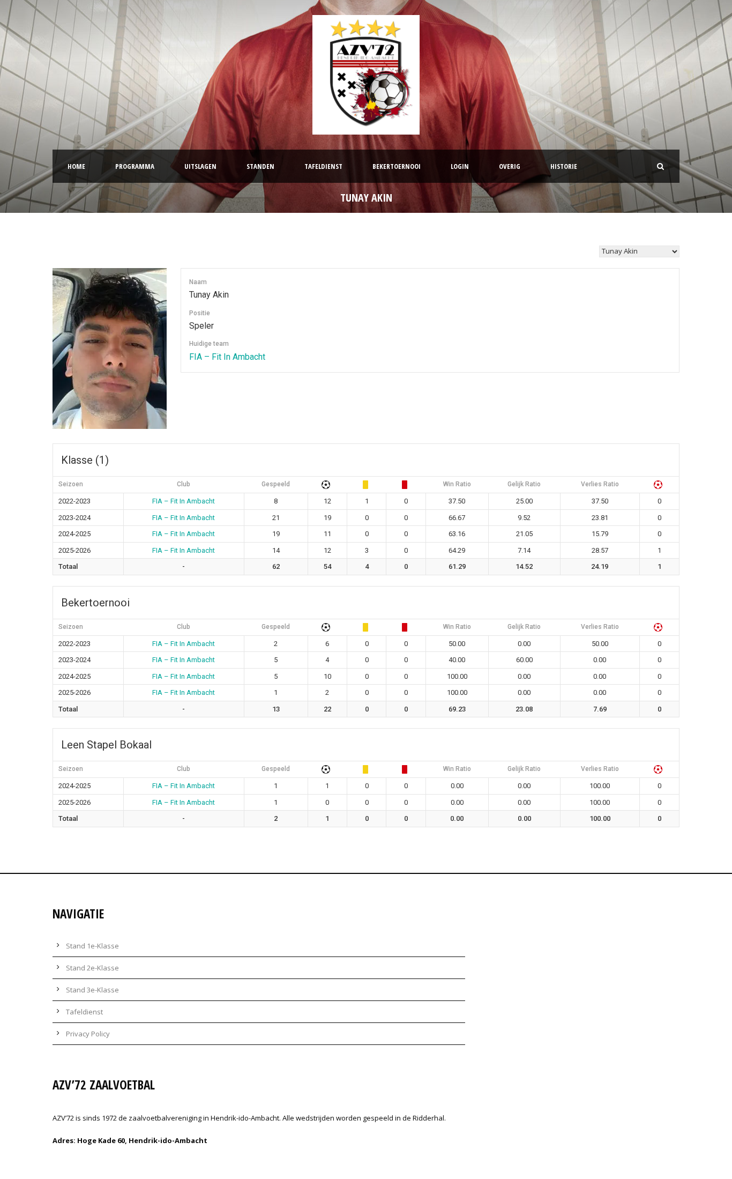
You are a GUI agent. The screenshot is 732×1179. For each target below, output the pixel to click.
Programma (134, 166)
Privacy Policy (88, 1034)
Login (460, 166)
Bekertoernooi (396, 166)
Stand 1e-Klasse (92, 946)
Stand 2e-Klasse (92, 968)
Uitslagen (200, 166)
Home (76, 166)
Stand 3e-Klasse (92, 990)
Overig (509, 166)
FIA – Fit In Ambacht (227, 357)
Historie (563, 166)
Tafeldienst (323, 166)
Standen (260, 166)
